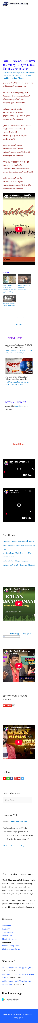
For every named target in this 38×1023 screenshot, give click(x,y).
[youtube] (4, 778)
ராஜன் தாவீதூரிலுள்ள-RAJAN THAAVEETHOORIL (18, 346)
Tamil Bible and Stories (20, 821)
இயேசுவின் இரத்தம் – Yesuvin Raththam (9, 304)
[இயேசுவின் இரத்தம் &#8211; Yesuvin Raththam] (9, 298)
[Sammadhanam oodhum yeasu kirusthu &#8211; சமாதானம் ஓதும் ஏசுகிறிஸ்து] (9, 279)
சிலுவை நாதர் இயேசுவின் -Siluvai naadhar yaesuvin (17, 377)
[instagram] (15, 778)
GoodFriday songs (10, 382)
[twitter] (23, 778)
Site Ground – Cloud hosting (13, 845)
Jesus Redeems (21, 382)
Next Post (19, 324)
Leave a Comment (28, 72)
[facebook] (12, 778)
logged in (18, 406)
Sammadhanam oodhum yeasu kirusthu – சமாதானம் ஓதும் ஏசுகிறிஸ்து (9, 288)
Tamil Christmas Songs (17, 353)
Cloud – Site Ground (9, 939)
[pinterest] (19, 778)
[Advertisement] (19, 28)
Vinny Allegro (18, 78)
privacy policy (7, 932)
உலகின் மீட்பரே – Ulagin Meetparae (15, 561)
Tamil (19, 350)
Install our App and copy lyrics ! (17, 633)
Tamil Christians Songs (11, 72)
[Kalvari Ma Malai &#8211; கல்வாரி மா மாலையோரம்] (24, 279)
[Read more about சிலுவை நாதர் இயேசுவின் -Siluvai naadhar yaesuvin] (19, 366)
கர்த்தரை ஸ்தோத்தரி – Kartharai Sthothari (19, 565)
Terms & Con (7, 935)
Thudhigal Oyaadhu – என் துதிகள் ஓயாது (18, 541)
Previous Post (19, 317)
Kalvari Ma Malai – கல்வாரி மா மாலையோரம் (24, 287)
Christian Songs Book (10, 945)
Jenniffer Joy (7, 78)
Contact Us (6, 929)
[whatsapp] (8, 778)
